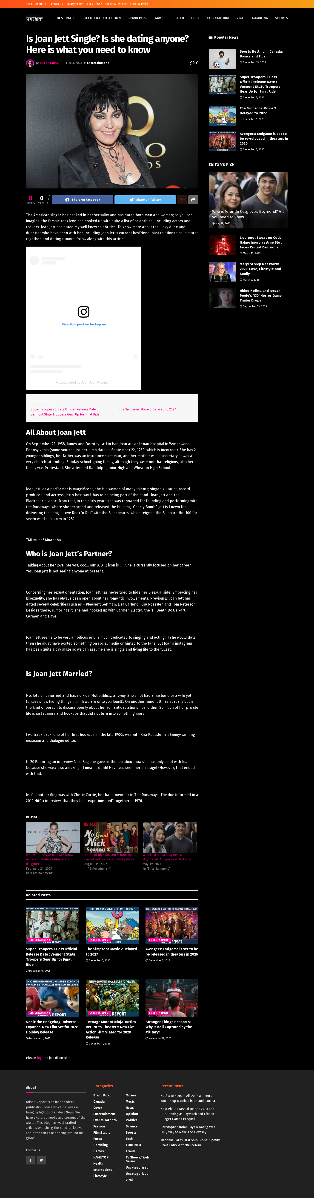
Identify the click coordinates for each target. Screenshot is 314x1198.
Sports (281, 18)
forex (97, 1139)
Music (130, 1102)
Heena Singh (49, 63)
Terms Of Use (94, 4)
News (130, 1108)
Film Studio (102, 1133)
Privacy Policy (74, 4)
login (40, 1058)
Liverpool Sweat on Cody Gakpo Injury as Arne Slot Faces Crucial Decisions (261, 242)
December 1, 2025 (39, 1038)
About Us (41, 4)
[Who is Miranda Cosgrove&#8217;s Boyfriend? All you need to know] (170, 837)
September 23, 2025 (254, 306)
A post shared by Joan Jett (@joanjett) (83, 382)
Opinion (132, 1114)
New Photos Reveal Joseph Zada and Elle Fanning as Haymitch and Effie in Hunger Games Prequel (187, 1114)
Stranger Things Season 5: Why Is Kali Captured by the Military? (169, 1027)
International (218, 18)
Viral (241, 18)
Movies (131, 1095)
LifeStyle (100, 1176)
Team (29, 4)
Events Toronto (105, 1120)
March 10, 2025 (251, 253)
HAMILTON (100, 1157)
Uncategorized (137, 1174)
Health (178, 18)
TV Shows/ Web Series (137, 1159)
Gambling (260, 18)
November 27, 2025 (159, 1038)
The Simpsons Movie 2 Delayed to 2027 (147, 409)
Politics (131, 1120)
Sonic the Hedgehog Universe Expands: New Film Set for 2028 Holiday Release (52, 1027)
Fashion (99, 1126)
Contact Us (56, 4)
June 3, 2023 (74, 63)
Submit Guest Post (116, 4)
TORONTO (133, 1145)
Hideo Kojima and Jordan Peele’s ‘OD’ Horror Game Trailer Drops (261, 295)
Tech (195, 18)
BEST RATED (66, 18)
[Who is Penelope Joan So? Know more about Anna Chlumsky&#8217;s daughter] (53, 837)
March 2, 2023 (250, 279)
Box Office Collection (102, 18)
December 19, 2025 (254, 62)
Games (160, 18)
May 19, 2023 (223, 223)
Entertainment (98, 63)
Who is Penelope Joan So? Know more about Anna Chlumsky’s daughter (49, 859)
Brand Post (138, 18)
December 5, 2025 (39, 970)
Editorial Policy (139, 4)
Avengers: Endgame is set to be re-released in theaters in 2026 (264, 138)
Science (131, 1126)
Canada (99, 1102)
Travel (130, 1151)
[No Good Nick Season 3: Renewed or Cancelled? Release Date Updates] (111, 837)
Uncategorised (137, 1168)
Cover (97, 1108)
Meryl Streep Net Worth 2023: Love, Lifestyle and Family (260, 269)
